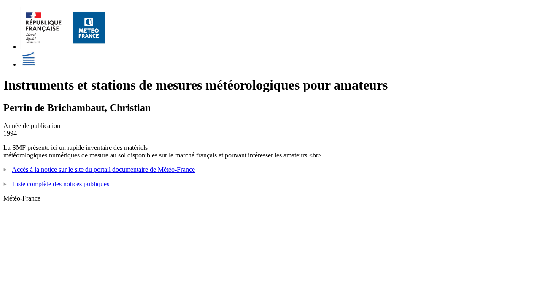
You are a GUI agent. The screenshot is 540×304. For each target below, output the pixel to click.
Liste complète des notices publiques (60, 183)
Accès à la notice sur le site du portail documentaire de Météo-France (103, 169)
